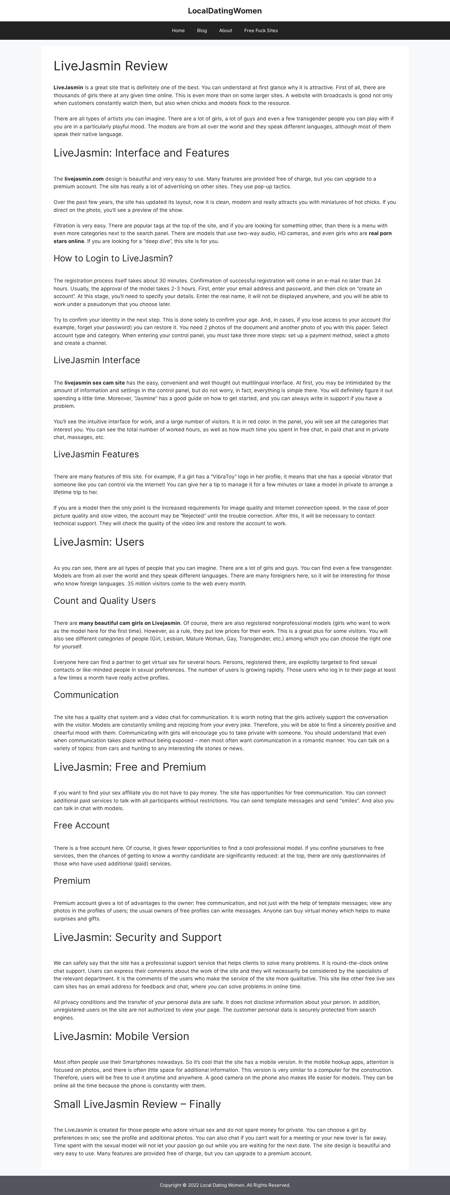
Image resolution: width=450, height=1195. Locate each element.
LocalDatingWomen (225, 10)
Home (178, 30)
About (225, 30)
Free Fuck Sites (261, 30)
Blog (202, 30)
